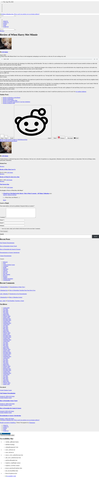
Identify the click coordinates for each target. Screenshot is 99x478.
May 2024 (5, 345)
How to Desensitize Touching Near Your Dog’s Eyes (22, 290)
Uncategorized (6, 280)
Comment (3, 217)
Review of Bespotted (8, 99)
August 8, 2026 (4, 411)
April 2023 (5, 363)
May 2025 (5, 328)
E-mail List (6, 26)
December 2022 (7, 369)
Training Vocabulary (8, 278)
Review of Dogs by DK (9, 103)
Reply (4, 200)
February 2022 (6, 382)
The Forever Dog (4, 184)
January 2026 (6, 317)
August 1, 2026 (4, 418)
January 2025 (6, 334)
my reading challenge (81, 91)
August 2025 (6, 324)
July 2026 (5, 309)
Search (2, 234)
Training (5, 277)
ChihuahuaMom (4, 287)
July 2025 (5, 326)
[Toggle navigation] (0, 17)
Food (4, 263)
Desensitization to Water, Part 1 (17, 287)
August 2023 (6, 357)
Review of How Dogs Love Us (8, 169)
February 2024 (6, 349)
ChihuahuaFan (3, 297)
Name (2, 220)
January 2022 (6, 384)
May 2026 (5, 312)
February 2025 (6, 332)
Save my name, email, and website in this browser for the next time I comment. (21, 228)
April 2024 (5, 346)
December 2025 (7, 319)
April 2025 (5, 330)
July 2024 (5, 342)
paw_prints (2, 300)
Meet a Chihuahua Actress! (15, 297)
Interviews (5, 269)
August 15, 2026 (4, 403)
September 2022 (7, 373)
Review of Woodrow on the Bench (11, 97)
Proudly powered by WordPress (8, 422)
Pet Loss (5, 273)
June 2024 (5, 344)
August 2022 (6, 374)
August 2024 (6, 341)
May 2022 (5, 378)
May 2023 (5, 362)
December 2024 (7, 335)
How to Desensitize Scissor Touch (8, 246)
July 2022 (5, 376)
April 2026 (5, 313)
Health (4, 267)
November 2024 (7, 337)
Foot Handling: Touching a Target (15, 300)
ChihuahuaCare (4, 290)
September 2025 (7, 323)
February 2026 (6, 316)
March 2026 (6, 314)
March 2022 (6, 381)
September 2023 (7, 356)
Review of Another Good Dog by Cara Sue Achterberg (16, 101)
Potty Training (6, 274)
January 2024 (6, 351)
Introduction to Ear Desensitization (18, 293)
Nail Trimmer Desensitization (7, 242)
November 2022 (7, 370)
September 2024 (7, 339)
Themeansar (32, 422)
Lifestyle (5, 270)
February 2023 (6, 366)
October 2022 (6, 371)
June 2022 (5, 377)
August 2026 (6, 307)
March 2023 (6, 364)
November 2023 (7, 353)
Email (2, 222)
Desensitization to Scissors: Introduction (9, 252)
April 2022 (5, 380)
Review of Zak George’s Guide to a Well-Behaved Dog (13, 139)
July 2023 (5, 359)
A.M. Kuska (4, 52)
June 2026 (5, 310)
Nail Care (5, 271)
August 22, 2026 (4, 396)
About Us (5, 21)
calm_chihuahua (4, 293)
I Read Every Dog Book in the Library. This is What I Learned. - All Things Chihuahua (26, 193)
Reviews (2, 31)
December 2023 (7, 352)
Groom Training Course (9, 264)
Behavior (5, 262)
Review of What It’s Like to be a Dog (9, 177)
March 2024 (6, 348)
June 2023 (5, 360)
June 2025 (5, 327)
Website (2, 225)
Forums (5, 24)
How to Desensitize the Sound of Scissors (10, 249)
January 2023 (6, 367)
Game (4, 25)
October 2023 (6, 355)
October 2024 (6, 338)
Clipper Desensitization (5, 255)
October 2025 (6, 321)
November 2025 (7, 320)
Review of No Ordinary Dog (10, 100)
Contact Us (6, 22)
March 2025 (6, 331)
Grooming (5, 266)
